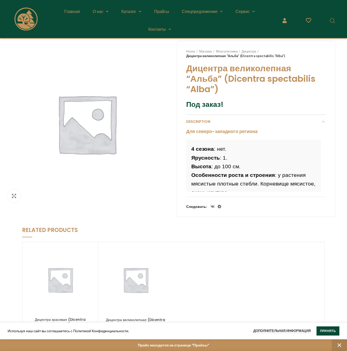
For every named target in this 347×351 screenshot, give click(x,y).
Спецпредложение (199, 11)
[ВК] (212, 206)
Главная (72, 11)
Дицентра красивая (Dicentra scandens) (60, 321)
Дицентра (249, 51)
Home (190, 51)
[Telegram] (219, 206)
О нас (98, 11)
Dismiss (339, 345)
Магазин (205, 51)
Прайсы (161, 11)
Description (198, 121)
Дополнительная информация (282, 331)
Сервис (242, 11)
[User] (284, 20)
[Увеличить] (14, 196)
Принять (328, 331)
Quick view (91, 253)
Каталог (128, 11)
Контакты (157, 29)
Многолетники (227, 51)
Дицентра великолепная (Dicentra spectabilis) (135, 322)
